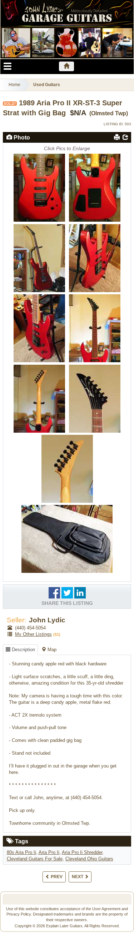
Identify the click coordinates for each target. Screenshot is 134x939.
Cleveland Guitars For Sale (35, 858)
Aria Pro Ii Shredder (82, 852)
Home (14, 84)
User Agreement (106, 909)
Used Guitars (46, 84)
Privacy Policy (18, 914)
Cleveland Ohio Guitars (89, 858)
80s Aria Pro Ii (21, 852)
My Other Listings (33, 634)
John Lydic (47, 620)
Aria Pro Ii (49, 852)
